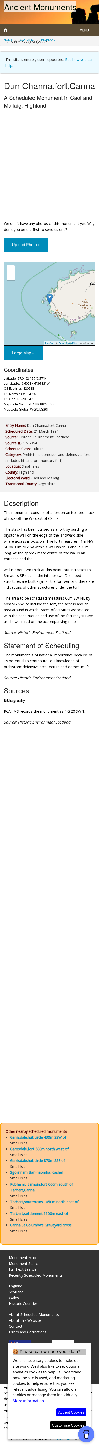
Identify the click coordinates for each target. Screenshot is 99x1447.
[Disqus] (49, 908)
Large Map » (23, 353)
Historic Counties (23, 1303)
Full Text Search (22, 1269)
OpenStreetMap (68, 343)
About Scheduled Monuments (34, 1314)
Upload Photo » (26, 244)
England (15, 1286)
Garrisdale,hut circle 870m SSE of (37, 1160)
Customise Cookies (68, 1425)
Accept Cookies (71, 1412)
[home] (37, 30)
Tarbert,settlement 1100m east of (39, 1213)
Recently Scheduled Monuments (36, 1275)
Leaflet (49, 343)
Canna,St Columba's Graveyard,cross (41, 1225)
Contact (15, 1326)
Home (8, 39)
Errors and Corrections (27, 1332)
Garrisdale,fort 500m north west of (39, 1148)
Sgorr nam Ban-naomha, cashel (36, 1172)
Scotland (26, 39)
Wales (14, 1297)
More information (28, 1400)
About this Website (25, 1320)
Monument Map (22, 1257)
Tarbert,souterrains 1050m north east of (44, 1201)
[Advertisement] (49, 165)
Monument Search (24, 1263)
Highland (48, 39)
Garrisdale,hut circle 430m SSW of (38, 1137)
